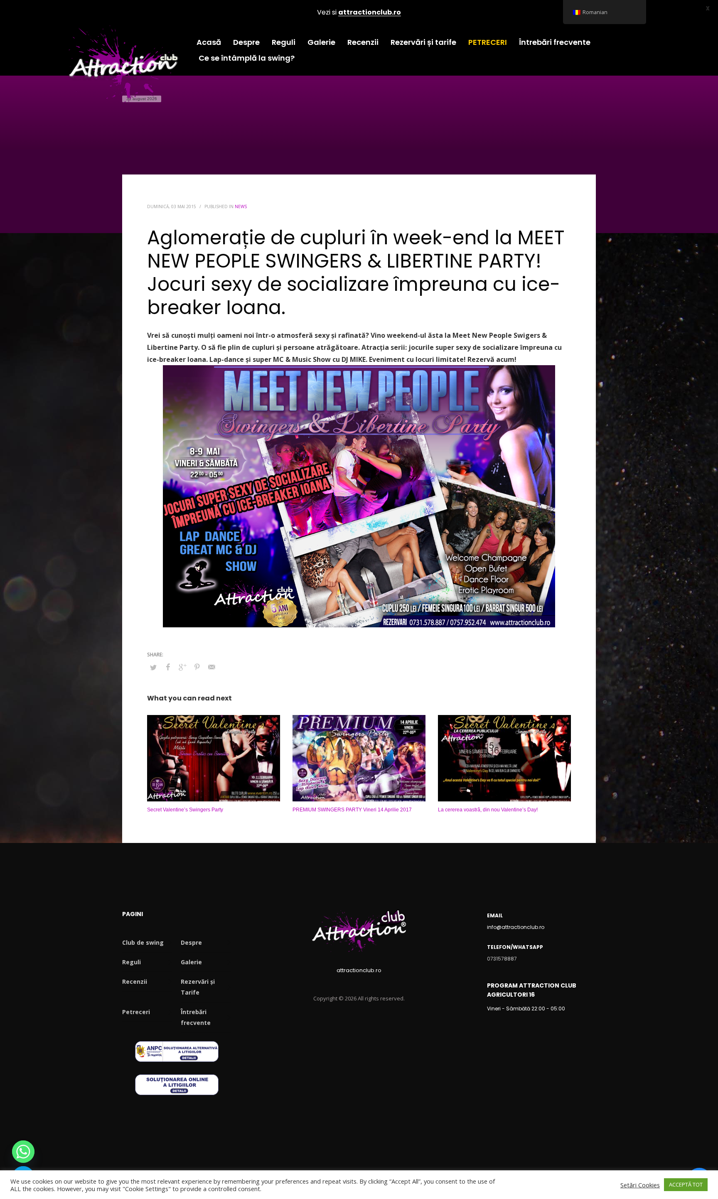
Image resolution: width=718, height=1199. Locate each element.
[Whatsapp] (23, 1151)
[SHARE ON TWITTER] (153, 667)
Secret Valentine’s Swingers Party (185, 810)
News (241, 206)
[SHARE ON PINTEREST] (197, 667)
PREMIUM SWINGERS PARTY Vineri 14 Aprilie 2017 (352, 810)
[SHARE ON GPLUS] (182, 667)
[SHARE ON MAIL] (211, 667)
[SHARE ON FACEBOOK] (168, 667)
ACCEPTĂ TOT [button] (686, 1184)
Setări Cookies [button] (640, 1185)
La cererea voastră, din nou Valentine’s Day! (488, 810)
